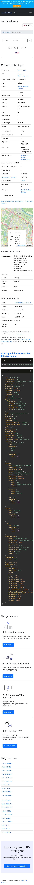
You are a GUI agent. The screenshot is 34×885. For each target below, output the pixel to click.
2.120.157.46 (6, 829)
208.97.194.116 (6, 792)
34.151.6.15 (5, 825)
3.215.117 (4, 883)
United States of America (22, 303)
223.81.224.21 (6, 818)
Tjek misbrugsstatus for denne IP (12, 201)
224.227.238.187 (7, 778)
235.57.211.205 (6, 770)
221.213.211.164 (7, 781)
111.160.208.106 (7, 814)
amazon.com (25, 155)
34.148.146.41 (6, 788)
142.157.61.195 (6, 774)
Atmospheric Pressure (9, 177)
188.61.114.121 (6, 811)
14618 (23, 181)
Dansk (28, 25)
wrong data (20, 334)
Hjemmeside (6, 32)
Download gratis (9, 746)
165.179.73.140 (6, 822)
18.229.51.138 (6, 832)
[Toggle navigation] (30, 12)
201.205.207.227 (7, 807)
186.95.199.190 (6, 763)
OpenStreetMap (21, 245)
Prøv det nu (8, 712)
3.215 (25, 880)
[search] (29, 40)
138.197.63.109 (6, 795)
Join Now (17, 6)
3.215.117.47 (22, 70)
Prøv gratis (8, 676)
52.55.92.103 (6, 785)
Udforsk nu (8, 645)
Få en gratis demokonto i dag (17, 866)
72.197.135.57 (6, 800)
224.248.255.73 (6, 804)
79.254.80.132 (6, 767)
